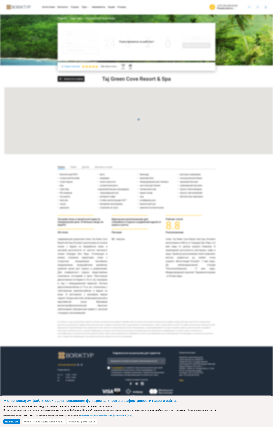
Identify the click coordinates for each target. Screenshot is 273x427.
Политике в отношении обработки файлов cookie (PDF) (106, 415)
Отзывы (121, 7)
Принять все (11, 421)
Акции (111, 7)
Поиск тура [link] (76, 18)
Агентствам (48, 7)
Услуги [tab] (61, 167)
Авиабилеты (98, 7)
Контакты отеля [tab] (103, 167)
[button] (138, 120)
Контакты (62, 7)
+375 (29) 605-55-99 (227, 6)
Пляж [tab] (73, 167)
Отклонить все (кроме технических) (43, 421)
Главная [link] (62, 18)
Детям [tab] (85, 167)
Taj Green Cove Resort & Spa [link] (100, 18)
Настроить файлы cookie (82, 421)
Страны (75, 7)
